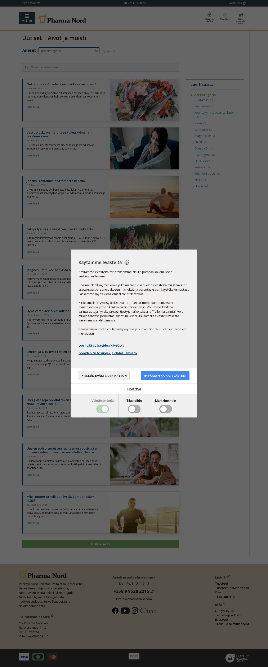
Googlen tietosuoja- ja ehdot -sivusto (108, 353)
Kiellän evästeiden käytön (104, 375)
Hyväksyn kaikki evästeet (165, 375)
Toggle (102, 409)
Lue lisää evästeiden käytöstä (101, 345)
